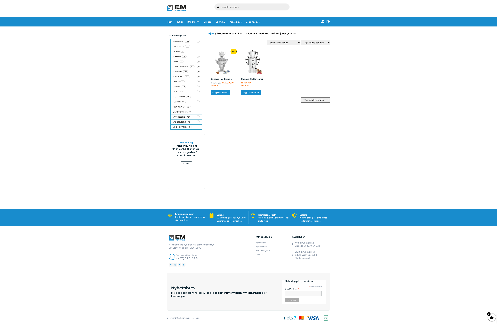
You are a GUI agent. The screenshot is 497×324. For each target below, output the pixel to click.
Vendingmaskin (180, 127)
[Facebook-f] (171, 265)
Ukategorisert (180, 112)
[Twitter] (179, 265)
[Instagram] (175, 265)
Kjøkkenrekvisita (181, 66)
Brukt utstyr (193, 22)
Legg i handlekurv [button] (220, 92)
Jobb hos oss (253, 22)
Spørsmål (220, 22)
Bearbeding (178, 41)
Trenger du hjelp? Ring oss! (188, 255)
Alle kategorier (177, 35)
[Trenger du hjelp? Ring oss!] (172, 257)
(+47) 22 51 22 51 (187, 258)
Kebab (175, 61)
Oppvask (177, 87)
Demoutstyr (178, 46)
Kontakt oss (236, 22)
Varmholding (179, 117)
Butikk (180, 22)
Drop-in (176, 51)
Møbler (176, 82)
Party (175, 92)
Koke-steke (178, 77)
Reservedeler (179, 97)
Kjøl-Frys (177, 72)
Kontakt (186, 164)
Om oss (207, 22)
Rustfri (176, 102)
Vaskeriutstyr (179, 122)
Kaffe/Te (177, 56)
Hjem (169, 22)
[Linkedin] (183, 265)
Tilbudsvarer (179, 107)
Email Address (292, 289)
